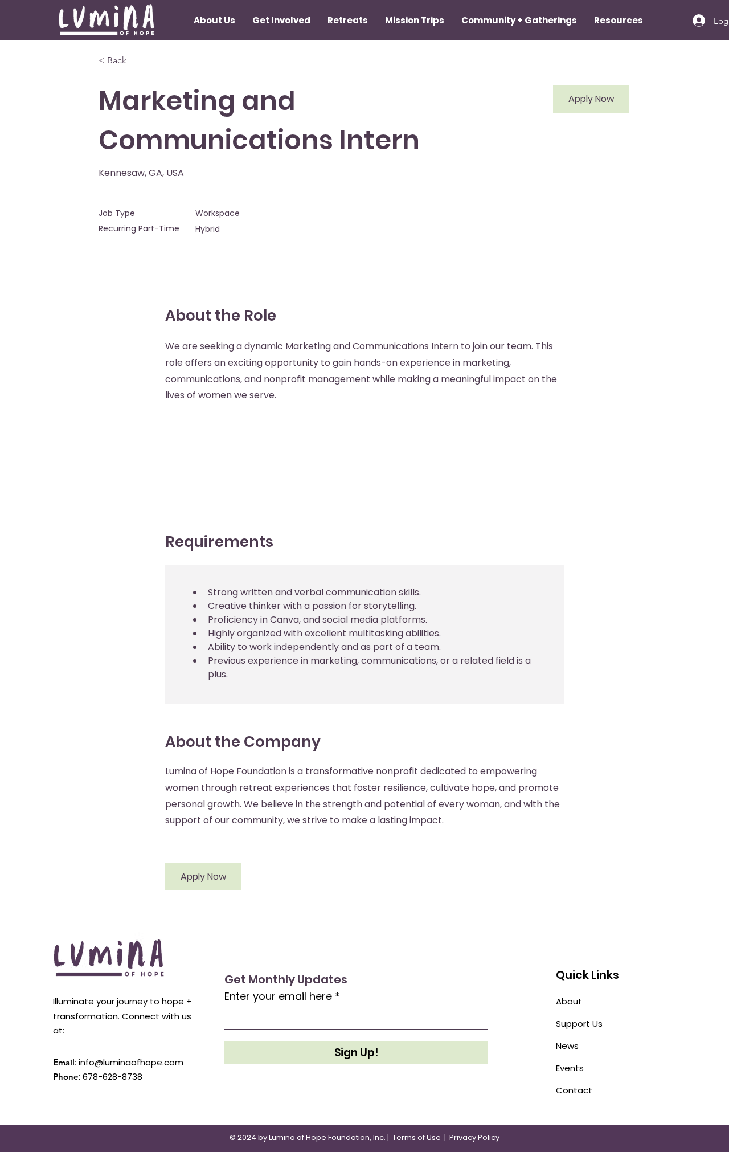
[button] (347, 20)
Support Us (579, 1024)
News (567, 1046)
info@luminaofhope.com (131, 1062)
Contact (574, 1090)
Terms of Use (416, 1137)
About (569, 1001)
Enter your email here (278, 996)
